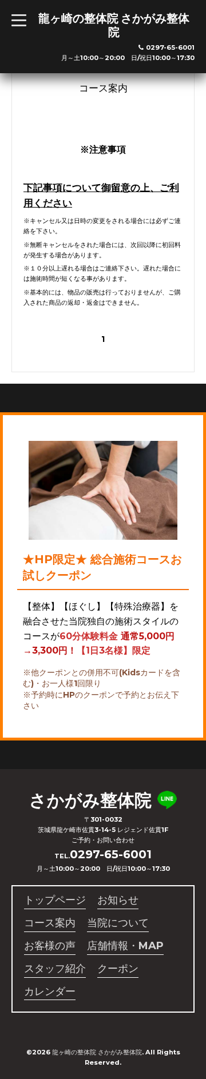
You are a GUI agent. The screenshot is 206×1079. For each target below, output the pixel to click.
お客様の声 (50, 945)
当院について (118, 923)
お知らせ (117, 900)
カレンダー (50, 991)
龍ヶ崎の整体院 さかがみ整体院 (113, 25)
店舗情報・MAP (125, 945)
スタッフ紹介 (55, 968)
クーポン (117, 968)
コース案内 (50, 923)
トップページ (55, 900)
